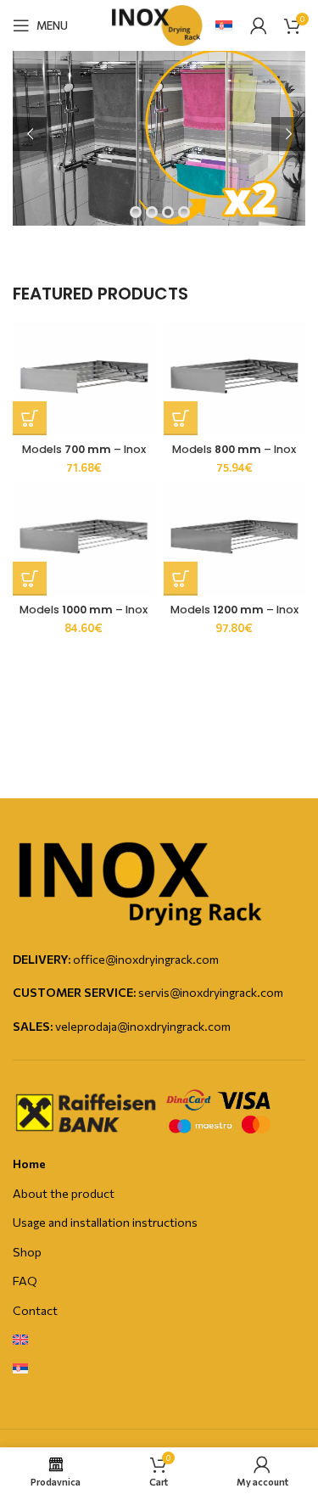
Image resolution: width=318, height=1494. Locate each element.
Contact (35, 1310)
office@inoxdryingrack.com (146, 959)
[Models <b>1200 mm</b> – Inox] (235, 539)
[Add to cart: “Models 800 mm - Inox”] (181, 418)
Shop (27, 1252)
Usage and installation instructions (105, 1222)
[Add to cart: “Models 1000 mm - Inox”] (30, 579)
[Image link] (140, 881)
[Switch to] (21, 1340)
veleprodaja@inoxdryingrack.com (143, 1026)
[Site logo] (159, 23)
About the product (63, 1193)
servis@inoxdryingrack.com (210, 992)
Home (29, 1163)
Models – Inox (84, 449)
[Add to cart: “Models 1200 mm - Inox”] (181, 579)
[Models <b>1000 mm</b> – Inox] (84, 539)
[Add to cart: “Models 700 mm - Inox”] (30, 418)
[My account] (259, 25)
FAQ (25, 1280)
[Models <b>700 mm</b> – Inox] (84, 378)
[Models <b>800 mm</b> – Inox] (235, 378)
